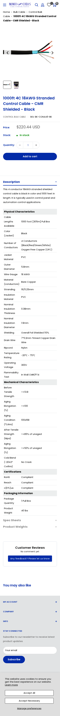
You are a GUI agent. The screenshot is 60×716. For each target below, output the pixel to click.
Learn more (11, 684)
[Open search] (36, 5)
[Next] (52, 52)
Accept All (29, 692)
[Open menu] (4, 5)
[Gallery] (30, 58)
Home (6, 12)
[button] (30, 182)
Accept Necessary (29, 700)
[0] (54, 5)
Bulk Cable (19, 12)
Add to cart (30, 156)
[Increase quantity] (36, 145)
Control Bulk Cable (14, 116)
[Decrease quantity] (20, 145)
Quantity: (9, 145)
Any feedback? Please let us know (30, 558)
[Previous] (7, 52)
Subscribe (14, 659)
